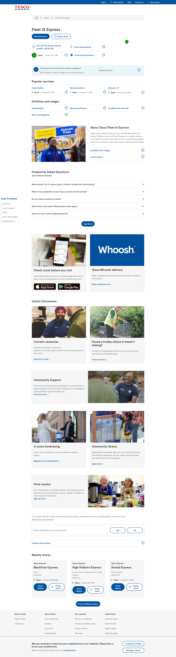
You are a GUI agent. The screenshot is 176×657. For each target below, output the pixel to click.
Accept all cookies (133, 643)
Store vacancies (51, 618)
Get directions (39, 36)
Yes (117, 530)
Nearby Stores (9, 221)
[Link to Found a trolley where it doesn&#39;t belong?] (117, 322)
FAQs (5, 212)
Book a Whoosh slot (101, 284)
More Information (10, 216)
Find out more (98, 359)
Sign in (103, 2)
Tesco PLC (49, 628)
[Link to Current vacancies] (59, 322)
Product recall (111, 618)
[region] (126, 44)
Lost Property (9, 208)
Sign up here (39, 498)
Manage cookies (133, 650)
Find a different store (88, 603)
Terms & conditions (83, 618)
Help (129, 2)
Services (6, 203)
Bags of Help (110, 628)
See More (88, 223)
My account (155, 2)
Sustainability (50, 633)
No (131, 529)
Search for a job (41, 359)
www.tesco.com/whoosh (43, 519)
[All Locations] (36, 17)
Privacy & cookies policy (85, 623)
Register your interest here (46, 460)
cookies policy (69, 650)
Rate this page (111, 633)
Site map (78, 633)
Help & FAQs (19, 618)
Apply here (97, 463)
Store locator (118, 2)
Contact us (139, 2)
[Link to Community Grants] (117, 427)
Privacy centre (81, 628)
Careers (48, 623)
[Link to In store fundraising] (59, 427)
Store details (40, 587)
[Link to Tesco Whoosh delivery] (117, 250)
